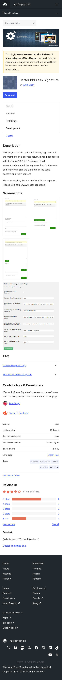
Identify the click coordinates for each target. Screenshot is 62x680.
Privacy (7, 578)
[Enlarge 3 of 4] (26, 242)
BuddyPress (11, 627)
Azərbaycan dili (18, 640)
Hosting (7, 573)
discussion (45, 461)
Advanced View (11, 475)
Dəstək (9, 135)
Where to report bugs (14, 365)
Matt (7, 617)
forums (55, 461)
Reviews (10, 113)
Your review (9, 524)
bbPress (34, 461)
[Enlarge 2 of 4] (55, 201)
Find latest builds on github (17, 374)
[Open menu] (57, 4)
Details (9, 106)
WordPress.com (12, 612)
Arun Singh (28, 84)
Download (10, 95)
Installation (11, 121)
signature (54, 467)
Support (7, 593)
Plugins (36, 573)
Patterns (37, 578)
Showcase (38, 563)
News (6, 568)
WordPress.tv (11, 603)
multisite (44, 467)
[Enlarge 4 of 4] (55, 285)
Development (13, 128)
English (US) (53, 455)
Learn (6, 588)
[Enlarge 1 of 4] (26, 201)
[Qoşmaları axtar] (33, 23)
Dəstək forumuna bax (14, 545)
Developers (9, 598)
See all (55, 524)
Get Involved (39, 588)
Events (36, 593)
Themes (36, 568)
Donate (37, 598)
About (6, 563)
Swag (36, 603)
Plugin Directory (10, 13)
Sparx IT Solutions (18, 413)
